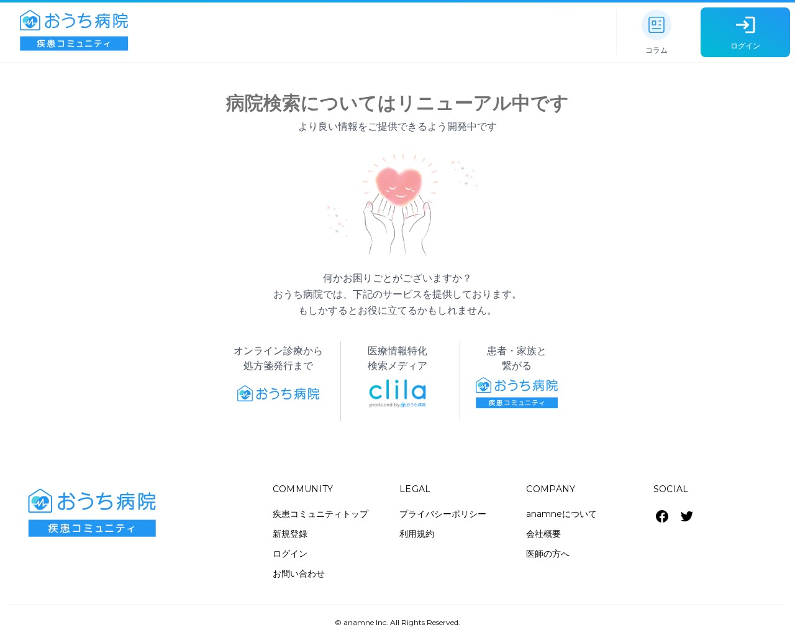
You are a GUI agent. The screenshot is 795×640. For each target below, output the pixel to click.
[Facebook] (662, 516)
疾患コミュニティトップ (320, 513)
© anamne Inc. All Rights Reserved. (397, 622)
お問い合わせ (299, 573)
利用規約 (416, 533)
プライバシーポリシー (442, 513)
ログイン (290, 553)
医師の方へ (548, 553)
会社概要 (543, 533)
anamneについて (561, 513)
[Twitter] (687, 516)
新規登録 (290, 533)
